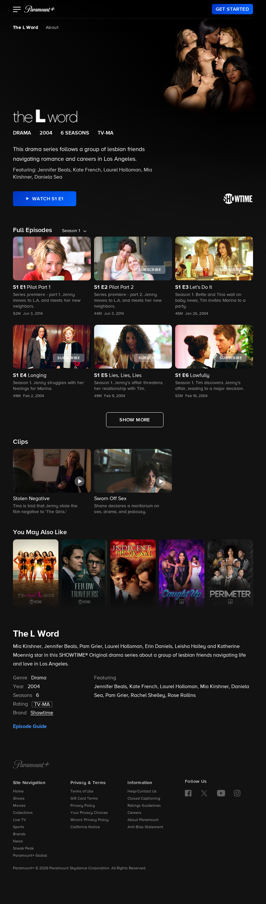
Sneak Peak (23, 849)
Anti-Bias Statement (145, 827)
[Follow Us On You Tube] (221, 793)
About (52, 27)
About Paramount (143, 820)
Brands (19, 834)
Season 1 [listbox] (71, 231)
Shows (19, 799)
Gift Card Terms (84, 799)
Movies (19, 806)
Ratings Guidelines (144, 806)
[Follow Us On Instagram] (237, 793)
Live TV (19, 820)
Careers (134, 813)
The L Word (25, 27)
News (18, 841)
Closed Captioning (143, 799)
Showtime (41, 713)
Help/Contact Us (142, 791)
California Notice (85, 827)
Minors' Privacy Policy (89, 820)
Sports (18, 827)
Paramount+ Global (30, 856)
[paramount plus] (39, 9)
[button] (17, 10)
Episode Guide (30, 726)
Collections (23, 813)
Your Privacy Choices (89, 813)
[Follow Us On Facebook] (188, 793)
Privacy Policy (82, 806)
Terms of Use (81, 791)
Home (18, 791)
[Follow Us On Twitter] (204, 792)
